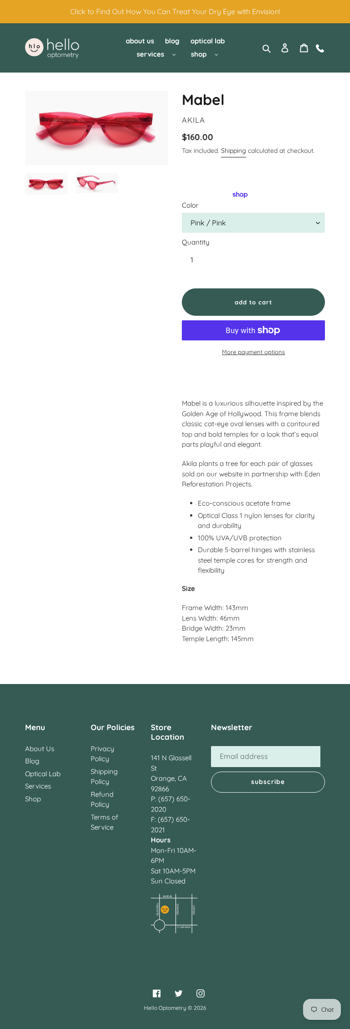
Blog (32, 761)
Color (190, 205)
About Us (39, 748)
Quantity (196, 242)
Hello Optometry (165, 1007)
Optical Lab (43, 773)
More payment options (253, 351)
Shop (33, 798)
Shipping (233, 150)
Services (38, 786)
